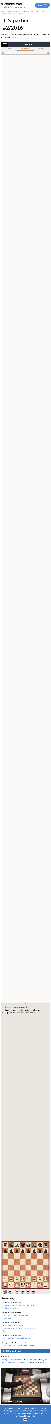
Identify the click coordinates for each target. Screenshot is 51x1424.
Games (41, 48)
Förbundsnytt (23, 1362)
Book (9, 48)
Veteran (43, 1362)
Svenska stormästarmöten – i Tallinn (18, 1345)
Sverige (4, 1359)
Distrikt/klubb (16, 1359)
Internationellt (31, 1359)
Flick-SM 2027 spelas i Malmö (16, 1338)
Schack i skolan (8, 1362)
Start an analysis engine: (14, 1007)
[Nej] (47, 1414)
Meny (41, 5)
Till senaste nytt (13, 1351)
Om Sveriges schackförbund (14, 11)
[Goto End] (28, 1292)
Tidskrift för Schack (31, 11)
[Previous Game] (10, 1292)
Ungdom (44, 1359)
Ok (25, 1420)
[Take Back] (17, 1292)
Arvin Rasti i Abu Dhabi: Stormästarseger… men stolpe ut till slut (18, 1328)
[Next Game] (33, 1292)
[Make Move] (22, 1292)
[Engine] (5, 1292)
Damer (34, 1362)
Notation (25, 48)
